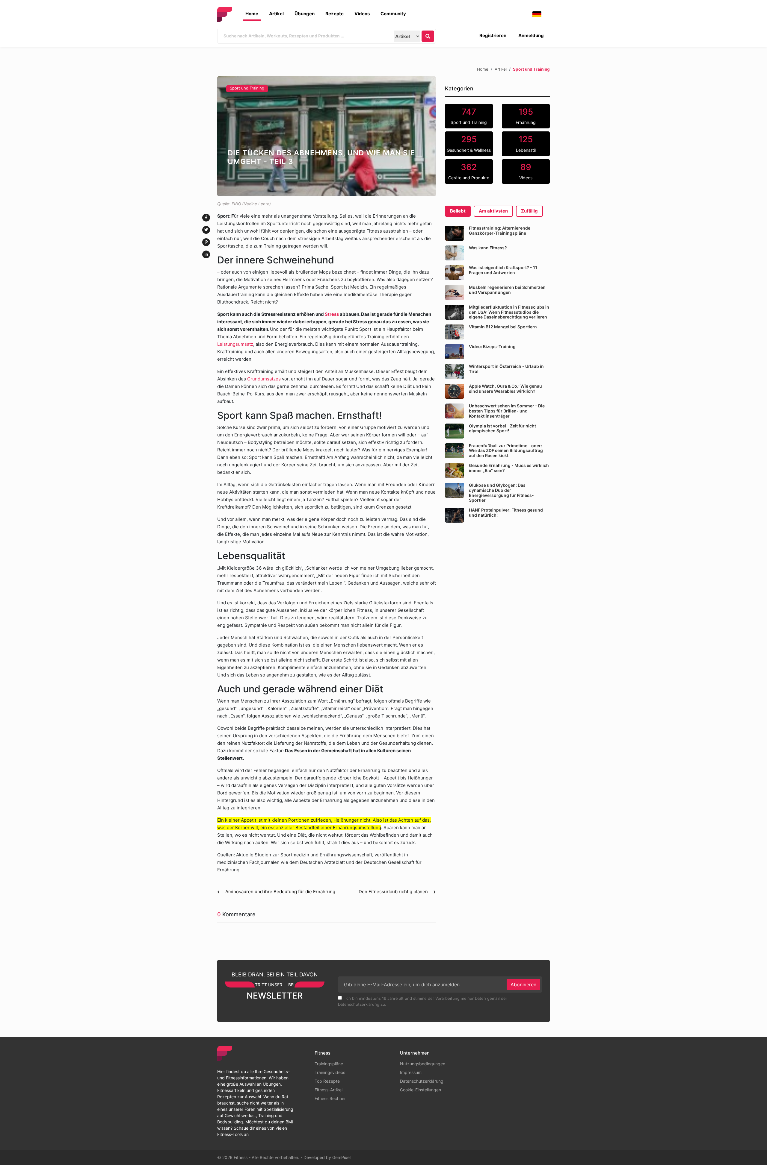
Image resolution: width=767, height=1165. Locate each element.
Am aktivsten (493, 211)
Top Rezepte (327, 1081)
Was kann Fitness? (488, 247)
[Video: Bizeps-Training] (454, 351)
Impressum (411, 1072)
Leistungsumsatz (235, 344)
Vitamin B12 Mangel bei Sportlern (503, 326)
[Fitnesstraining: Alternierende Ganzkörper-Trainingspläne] (454, 233)
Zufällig (529, 211)
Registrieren (492, 35)
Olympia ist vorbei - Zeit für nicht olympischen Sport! (502, 428)
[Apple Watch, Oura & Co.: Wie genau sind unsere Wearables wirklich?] (454, 391)
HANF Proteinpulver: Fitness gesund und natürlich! (506, 512)
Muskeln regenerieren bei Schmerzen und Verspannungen (507, 290)
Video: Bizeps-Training (492, 346)
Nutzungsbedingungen (422, 1063)
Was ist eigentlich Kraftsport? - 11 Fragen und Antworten (503, 270)
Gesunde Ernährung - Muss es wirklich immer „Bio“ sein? (509, 468)
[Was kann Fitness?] (454, 252)
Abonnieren (523, 984)
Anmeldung (531, 35)
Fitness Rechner (330, 1098)
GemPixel (341, 1157)
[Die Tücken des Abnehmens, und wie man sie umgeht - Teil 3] (326, 136)
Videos (362, 13)
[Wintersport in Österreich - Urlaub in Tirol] (454, 371)
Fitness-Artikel (328, 1089)
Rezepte (334, 13)
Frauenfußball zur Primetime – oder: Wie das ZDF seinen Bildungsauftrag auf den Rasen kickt (506, 450)
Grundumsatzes (264, 379)
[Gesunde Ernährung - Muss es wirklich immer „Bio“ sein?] (454, 470)
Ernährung (526, 116)
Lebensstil (526, 143)
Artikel (276, 13)
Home (251, 13)
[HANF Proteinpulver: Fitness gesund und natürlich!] (454, 515)
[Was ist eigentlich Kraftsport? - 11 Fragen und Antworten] (454, 272)
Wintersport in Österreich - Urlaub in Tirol (506, 369)
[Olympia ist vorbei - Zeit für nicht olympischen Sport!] (454, 431)
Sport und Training (247, 88)
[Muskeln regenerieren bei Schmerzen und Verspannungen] (454, 292)
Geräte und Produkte (468, 171)
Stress (332, 314)
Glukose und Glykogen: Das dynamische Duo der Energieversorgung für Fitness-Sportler (501, 493)
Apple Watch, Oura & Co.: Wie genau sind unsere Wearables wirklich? (505, 388)
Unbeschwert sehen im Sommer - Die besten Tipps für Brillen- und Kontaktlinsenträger (507, 410)
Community (393, 13)
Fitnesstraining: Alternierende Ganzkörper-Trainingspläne (499, 230)
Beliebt (458, 211)
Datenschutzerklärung (421, 1081)
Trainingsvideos (330, 1072)
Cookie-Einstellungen (420, 1089)
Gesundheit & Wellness (469, 143)
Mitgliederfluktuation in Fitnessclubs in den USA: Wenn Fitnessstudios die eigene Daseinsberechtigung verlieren (509, 312)
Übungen (305, 13)
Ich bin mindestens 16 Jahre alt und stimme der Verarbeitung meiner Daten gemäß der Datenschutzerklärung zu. (422, 1001)
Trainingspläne (329, 1063)
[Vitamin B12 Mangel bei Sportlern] (454, 331)
